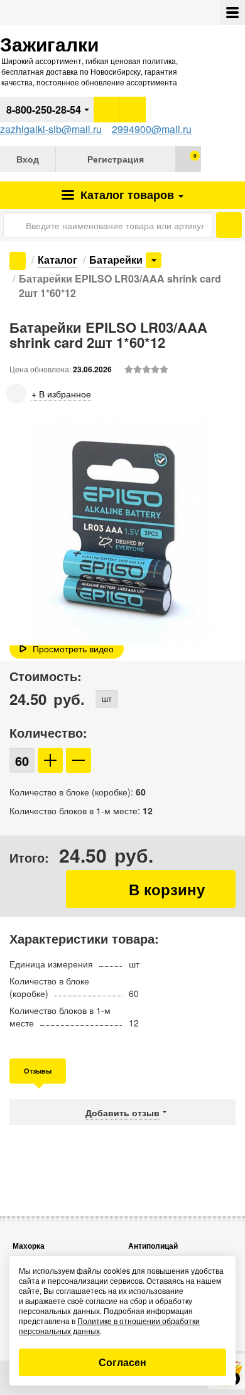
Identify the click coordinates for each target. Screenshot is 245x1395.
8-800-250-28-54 (43, 109)
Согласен (122, 1362)
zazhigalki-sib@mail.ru (51, 129)
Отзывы (38, 1070)
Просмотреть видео (73, 648)
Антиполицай (153, 1246)
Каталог (125, 194)
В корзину (151, 889)
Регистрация (115, 159)
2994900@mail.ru (152, 129)
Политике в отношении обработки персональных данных (109, 1325)
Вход (27, 159)
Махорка (29, 1246)
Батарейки (116, 259)
